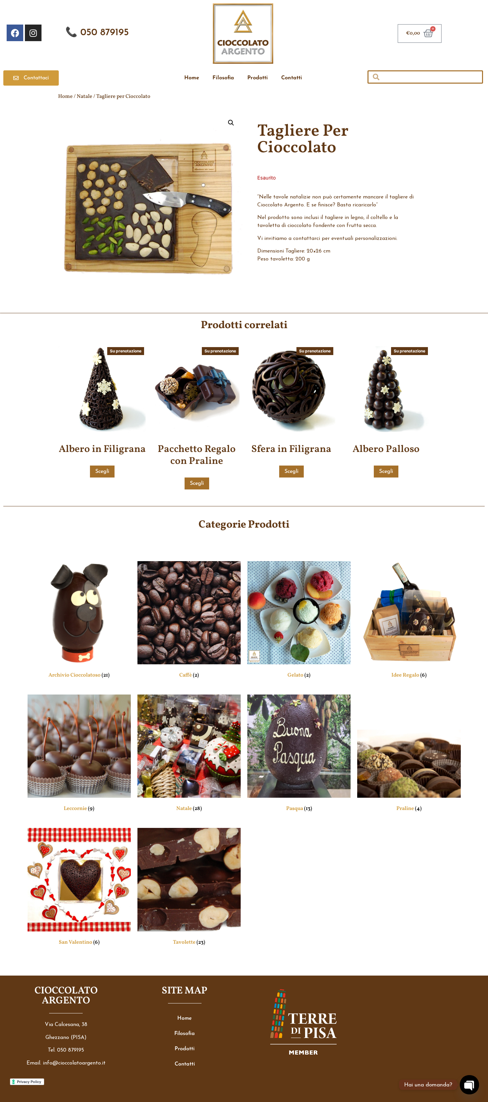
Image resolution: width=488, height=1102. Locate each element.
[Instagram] (33, 33)
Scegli (102, 471)
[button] (231, 123)
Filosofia (223, 78)
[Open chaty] (469, 1084)
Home (191, 78)
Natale (84, 96)
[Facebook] (15, 33)
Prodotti (257, 78)
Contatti (291, 78)
